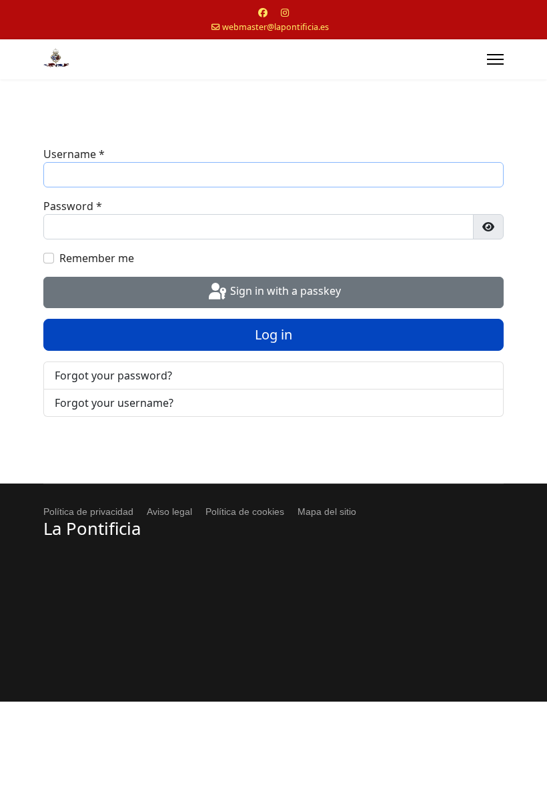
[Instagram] (285, 12)
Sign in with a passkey (284, 291)
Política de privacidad (88, 511)
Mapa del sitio (327, 511)
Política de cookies (244, 511)
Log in (273, 334)
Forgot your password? (113, 375)
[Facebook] (262, 12)
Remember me (96, 258)
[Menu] (495, 59)
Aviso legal (169, 511)
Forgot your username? (114, 403)
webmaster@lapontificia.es (275, 27)
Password (72, 206)
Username (74, 154)
